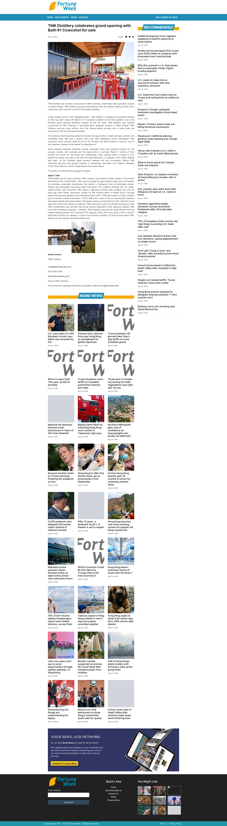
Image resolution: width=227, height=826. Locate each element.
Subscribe (68, 802)
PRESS (74, 17)
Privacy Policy (113, 800)
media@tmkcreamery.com (59, 267)
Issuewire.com (82, 117)
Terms (113, 797)
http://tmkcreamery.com (59, 276)
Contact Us (113, 794)
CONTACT (83, 17)
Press (113, 787)
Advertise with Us (113, 790)
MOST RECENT (62, 17)
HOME (50, 17)
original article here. (110, 285)
